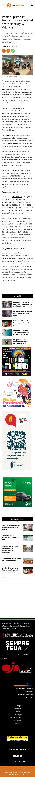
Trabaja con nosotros (25, 695)
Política (17, 712)
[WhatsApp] (13, 51)
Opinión (17, 723)
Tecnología (17, 715)
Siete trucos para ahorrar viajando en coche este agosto (11, 527)
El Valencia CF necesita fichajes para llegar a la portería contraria (21, 323)
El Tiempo (17, 706)
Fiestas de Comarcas (17, 717)
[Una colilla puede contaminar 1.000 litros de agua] (28, 538)
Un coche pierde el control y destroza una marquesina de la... (23, 313)
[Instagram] (15, 761)
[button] (3, 5)
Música (25, 769)
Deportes (17, 709)
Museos (10, 769)
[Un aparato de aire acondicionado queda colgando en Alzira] (7, 342)
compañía (8, 135)
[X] (8, 51)
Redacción (7, 46)
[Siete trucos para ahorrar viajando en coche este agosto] (28, 527)
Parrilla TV (29, 692)
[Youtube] (24, 761)
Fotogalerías (28, 683)
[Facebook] (4, 51)
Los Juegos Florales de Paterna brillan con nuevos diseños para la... (22, 304)
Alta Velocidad (17, 197)
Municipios (17, 720)
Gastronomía (17, 769)
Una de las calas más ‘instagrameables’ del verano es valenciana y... (21, 332)
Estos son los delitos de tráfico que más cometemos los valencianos (10, 549)
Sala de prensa (27, 697)
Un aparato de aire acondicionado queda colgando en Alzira (20, 342)
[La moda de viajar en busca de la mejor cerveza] (28, 561)
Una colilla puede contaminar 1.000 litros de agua (11, 538)
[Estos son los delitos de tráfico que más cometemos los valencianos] (28, 548)
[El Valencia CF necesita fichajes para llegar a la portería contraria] (7, 323)
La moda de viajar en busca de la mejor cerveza (11, 559)
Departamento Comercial (24, 689)
